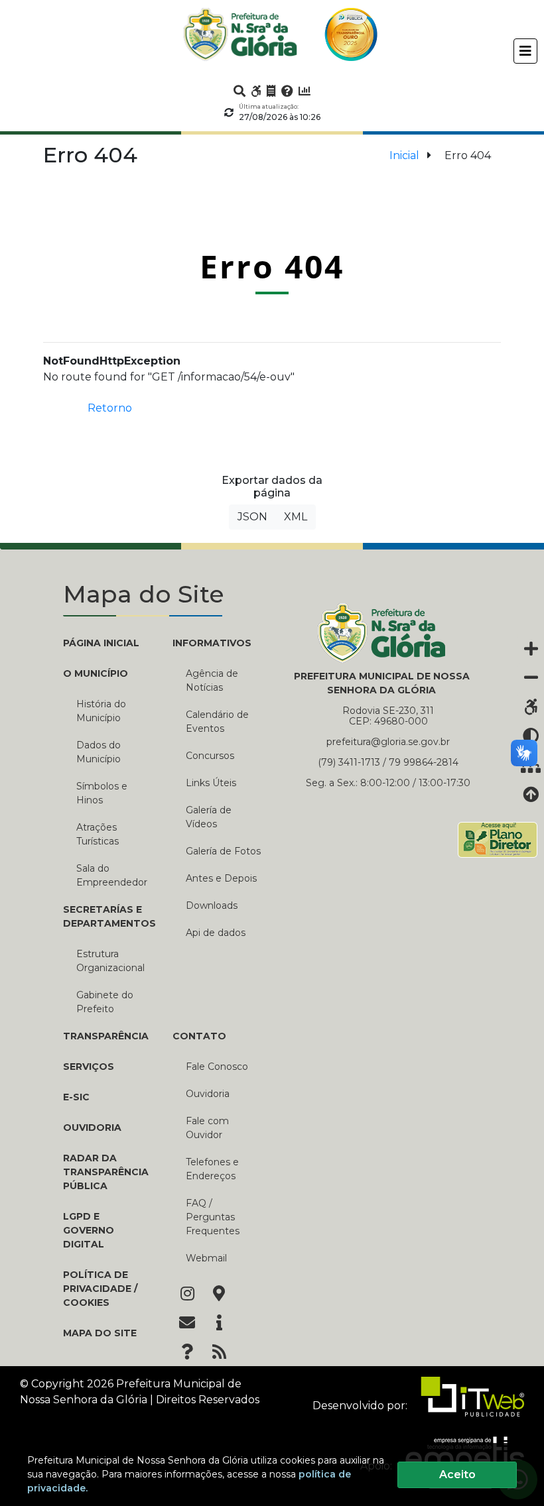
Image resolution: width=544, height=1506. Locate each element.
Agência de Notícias (212, 680)
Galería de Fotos (223, 851)
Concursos (210, 756)
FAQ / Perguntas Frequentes (212, 1217)
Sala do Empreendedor (111, 875)
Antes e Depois (221, 878)
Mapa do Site (100, 1333)
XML (295, 516)
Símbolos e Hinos (101, 793)
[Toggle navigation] (525, 51)
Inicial (404, 155)
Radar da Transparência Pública (106, 1172)
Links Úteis (211, 783)
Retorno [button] (110, 408)
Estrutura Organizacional (110, 961)
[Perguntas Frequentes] (287, 91)
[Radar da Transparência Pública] (304, 91)
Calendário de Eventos (217, 721)
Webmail (206, 1258)
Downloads (212, 905)
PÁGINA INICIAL (101, 643)
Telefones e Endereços (212, 1169)
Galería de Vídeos (209, 817)
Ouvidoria (92, 1127)
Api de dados (215, 933)
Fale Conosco (217, 1066)
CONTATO (199, 1036)
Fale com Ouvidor (207, 1128)
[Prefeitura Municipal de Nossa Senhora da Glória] (240, 34)
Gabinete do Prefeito (104, 1002)
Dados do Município (98, 752)
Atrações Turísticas (97, 834)
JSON (252, 516)
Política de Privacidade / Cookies (100, 1288)
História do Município (101, 711)
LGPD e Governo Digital (88, 1230)
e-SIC (76, 1097)
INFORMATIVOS (211, 643)
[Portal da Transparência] (271, 91)
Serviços (88, 1066)
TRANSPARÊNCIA (106, 1036)
